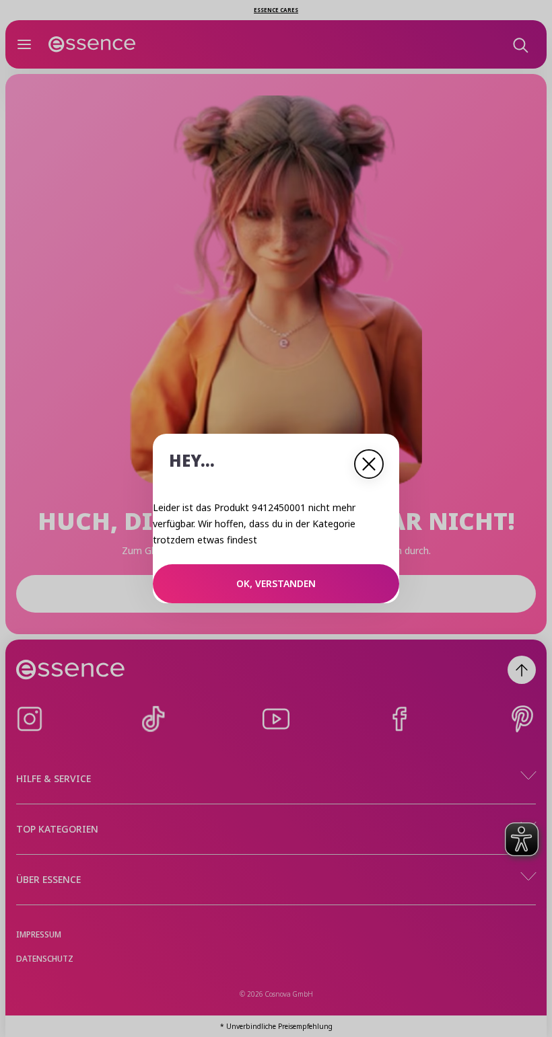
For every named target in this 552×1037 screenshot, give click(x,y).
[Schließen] (369, 464)
